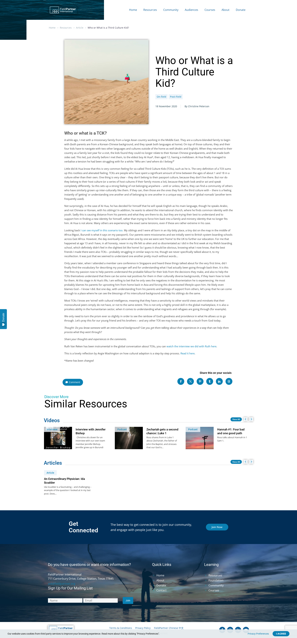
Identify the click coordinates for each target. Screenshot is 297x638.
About (225, 10)
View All (236, 419)
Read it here (187, 353)
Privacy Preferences (258, 633)
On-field (161, 96)
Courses (210, 10)
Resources (150, 10)
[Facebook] (180, 381)
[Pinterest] (200, 381)
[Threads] (229, 381)
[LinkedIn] (219, 381)
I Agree (281, 633)
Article (79, 27)
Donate (240, 10)
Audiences (191, 10)
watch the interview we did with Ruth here (191, 346)
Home (133, 10)
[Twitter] (190, 381)
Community (170, 10)
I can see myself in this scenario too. (102, 230)
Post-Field (175, 96)
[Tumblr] (209, 381)
